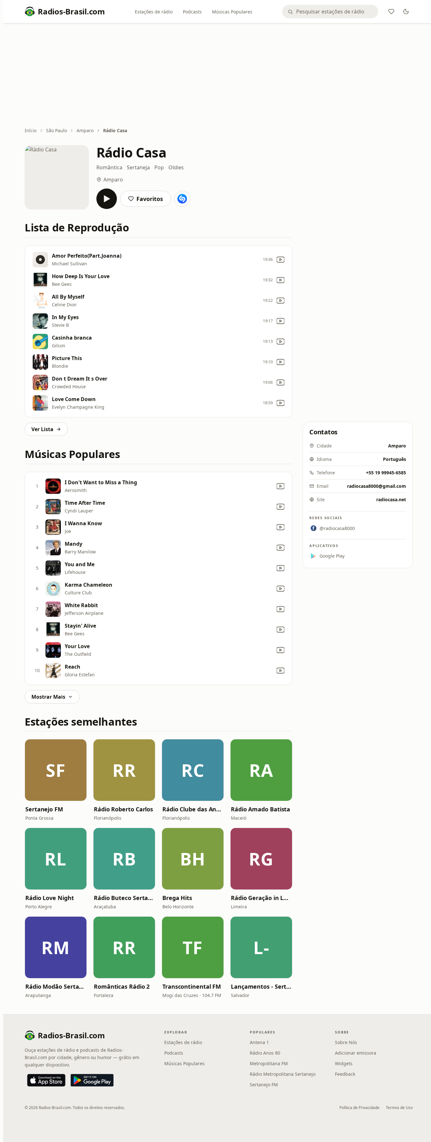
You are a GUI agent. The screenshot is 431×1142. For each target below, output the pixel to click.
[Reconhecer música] (182, 199)
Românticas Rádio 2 (122, 986)
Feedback (345, 1074)
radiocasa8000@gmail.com (376, 486)
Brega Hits (177, 898)
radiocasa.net (391, 499)
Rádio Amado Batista (260, 809)
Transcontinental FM (191, 986)
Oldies (176, 167)
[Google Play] (92, 1080)
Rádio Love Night (49, 898)
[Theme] (406, 11)
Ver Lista (42, 429)
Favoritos (149, 199)
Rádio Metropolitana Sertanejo (282, 1074)
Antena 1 (259, 1042)
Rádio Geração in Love (261, 898)
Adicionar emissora (355, 1053)
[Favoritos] (391, 11)
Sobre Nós (346, 1042)
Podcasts (192, 12)
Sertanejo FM (44, 809)
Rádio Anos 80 (265, 1053)
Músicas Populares (232, 12)
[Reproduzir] (106, 199)
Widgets (344, 1063)
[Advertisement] (219, 76)
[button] (56, 770)
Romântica (109, 167)
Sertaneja (138, 167)
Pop (159, 167)
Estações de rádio (154, 12)
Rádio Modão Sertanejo (55, 986)
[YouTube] (280, 259)
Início (31, 130)
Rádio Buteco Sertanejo (124, 898)
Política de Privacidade (359, 1107)
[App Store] (46, 1080)
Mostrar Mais (48, 696)
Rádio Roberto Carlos (123, 809)
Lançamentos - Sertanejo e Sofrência (261, 986)
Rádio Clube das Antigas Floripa (192, 809)
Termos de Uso (399, 1107)
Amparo (85, 130)
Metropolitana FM (269, 1063)
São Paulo (56, 130)
